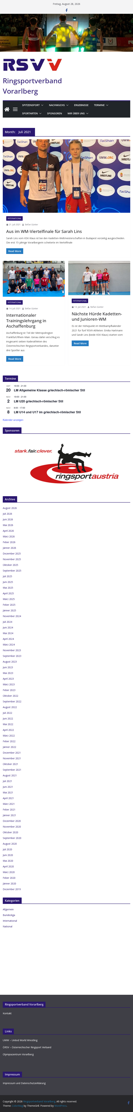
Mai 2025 (8, 587)
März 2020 (9, 872)
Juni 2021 (8, 786)
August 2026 (10, 508)
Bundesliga (9, 915)
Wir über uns (76, 113)
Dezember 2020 (12, 821)
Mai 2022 (8, 724)
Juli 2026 (7, 513)
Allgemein (8, 909)
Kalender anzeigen (13, 420)
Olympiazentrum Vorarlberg (18, 1054)
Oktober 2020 (10, 832)
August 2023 (10, 661)
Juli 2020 (7, 849)
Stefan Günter (31, 224)
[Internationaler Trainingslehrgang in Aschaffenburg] (34, 279)
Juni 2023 (8, 667)
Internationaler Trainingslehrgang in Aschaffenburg (26, 320)
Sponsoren (54, 113)
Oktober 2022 (10, 695)
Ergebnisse (81, 105)
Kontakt (7, 1013)
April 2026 (8, 530)
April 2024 (8, 638)
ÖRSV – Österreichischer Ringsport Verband (27, 1047)
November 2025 (12, 559)
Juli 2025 (7, 576)
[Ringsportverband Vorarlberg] (66, 16)
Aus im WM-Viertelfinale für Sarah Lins (44, 231)
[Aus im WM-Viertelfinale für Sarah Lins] (66, 176)
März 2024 (9, 644)
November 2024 (12, 616)
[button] (41, 105)
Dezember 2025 (12, 553)
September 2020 (12, 838)
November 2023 (12, 650)
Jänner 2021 (9, 815)
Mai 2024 (8, 633)
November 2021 (12, 758)
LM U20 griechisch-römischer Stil (38, 401)
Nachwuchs (57, 105)
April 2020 (8, 866)
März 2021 (9, 803)
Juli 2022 (7, 712)
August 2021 (10, 775)
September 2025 (12, 570)
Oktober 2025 (10, 565)
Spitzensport (31, 105)
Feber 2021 (9, 809)
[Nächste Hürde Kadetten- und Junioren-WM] (99, 278)
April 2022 (8, 730)
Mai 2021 (8, 792)
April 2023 (8, 678)
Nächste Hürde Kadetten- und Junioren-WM (97, 316)
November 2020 (12, 826)
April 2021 (8, 798)
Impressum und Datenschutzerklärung (24, 1083)
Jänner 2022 (9, 747)
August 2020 (10, 843)
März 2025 (9, 599)
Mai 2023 (8, 673)
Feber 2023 (9, 690)
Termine (99, 105)
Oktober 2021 (10, 764)
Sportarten (30, 113)
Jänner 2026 (9, 547)
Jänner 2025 (9, 610)
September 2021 (12, 769)
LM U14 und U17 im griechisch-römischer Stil (47, 412)
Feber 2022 (9, 741)
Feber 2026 (9, 542)
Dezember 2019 (12, 889)
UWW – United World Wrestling (20, 1040)
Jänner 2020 (9, 883)
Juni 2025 (8, 582)
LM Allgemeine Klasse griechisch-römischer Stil (49, 390)
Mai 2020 (8, 860)
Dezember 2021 (12, 752)
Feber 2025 (9, 604)
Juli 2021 (7, 781)
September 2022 (12, 701)
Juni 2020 (8, 855)
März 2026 (9, 536)
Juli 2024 (7, 621)
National (7, 926)
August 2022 (10, 707)
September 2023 (12, 656)
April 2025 (8, 593)
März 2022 (9, 735)
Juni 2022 (8, 718)
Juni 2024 (8, 627)
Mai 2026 (8, 525)
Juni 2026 (8, 519)
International (14, 218)
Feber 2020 (9, 877)
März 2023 (9, 684)
